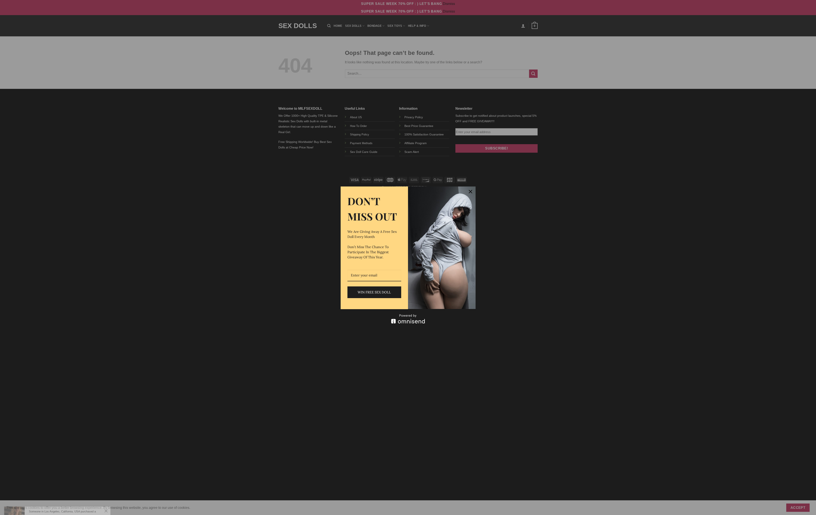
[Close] (470, 191)
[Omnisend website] (408, 319)
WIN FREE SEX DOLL (374, 292)
